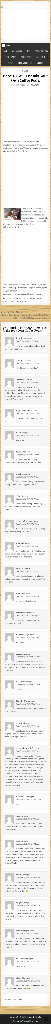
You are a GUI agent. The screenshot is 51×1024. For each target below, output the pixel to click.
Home (5, 50)
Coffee (15, 298)
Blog (28, 50)
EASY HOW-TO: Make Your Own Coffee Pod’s (25, 78)
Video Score (13, 301)
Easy (21, 298)
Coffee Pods (26, 56)
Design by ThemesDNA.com (25, 1021)
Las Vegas (40, 298)
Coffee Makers (11, 56)
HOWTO (31, 298)
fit (25, 298)
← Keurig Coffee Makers (12, 312)
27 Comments (34, 85)
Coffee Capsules (41, 50)
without (23, 301)
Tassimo (40, 63)
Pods (5, 301)
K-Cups (10, 63)
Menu (8, 45)
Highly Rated (40, 56)
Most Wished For (25, 63)
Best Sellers (17, 50)
